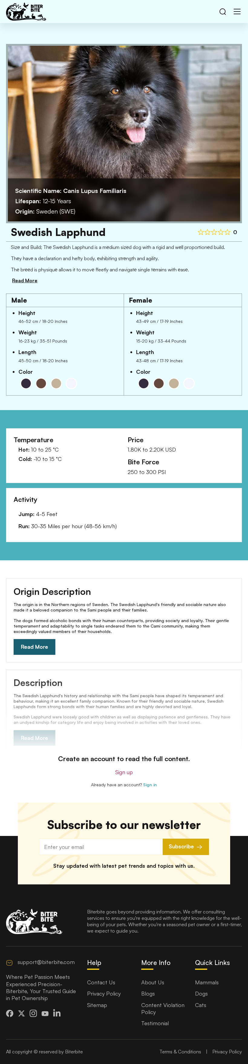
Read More (34, 646)
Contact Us (101, 982)
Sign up (124, 772)
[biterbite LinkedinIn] (56, 1013)
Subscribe (181, 846)
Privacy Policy (104, 993)
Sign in (150, 784)
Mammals (207, 982)
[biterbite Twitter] (21, 1013)
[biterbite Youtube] (45, 1013)
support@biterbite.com (46, 962)
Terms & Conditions (180, 1052)
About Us (152, 982)
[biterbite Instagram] (33, 1013)
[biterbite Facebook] (9, 1013)
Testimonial (155, 1023)
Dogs (201, 993)
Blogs (148, 993)
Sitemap (97, 1005)
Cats (200, 1005)
